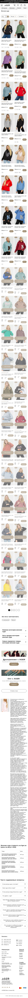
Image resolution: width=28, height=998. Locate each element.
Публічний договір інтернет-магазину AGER (7, 963)
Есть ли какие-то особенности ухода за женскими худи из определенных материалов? (13, 926)
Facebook (20, 940)
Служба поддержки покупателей (21, 974)
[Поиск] (24, 5)
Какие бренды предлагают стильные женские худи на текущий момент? (13, 900)
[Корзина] (21, 5)
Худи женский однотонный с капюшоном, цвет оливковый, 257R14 (9, 867)
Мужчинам (12, 8)
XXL (8, 47)
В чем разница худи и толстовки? (10, 884)
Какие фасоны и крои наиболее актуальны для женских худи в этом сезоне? (14, 920)
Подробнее (14, 664)
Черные (13, 620)
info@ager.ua (6, 944)
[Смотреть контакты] (14, 5)
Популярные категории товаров (6, 957)
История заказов (21, 956)
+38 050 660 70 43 (7, 941)
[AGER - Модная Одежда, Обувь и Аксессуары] (7, 5)
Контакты (21, 966)
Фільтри (12, 16)
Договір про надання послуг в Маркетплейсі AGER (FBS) (6, 966)
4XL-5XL (16, 172)
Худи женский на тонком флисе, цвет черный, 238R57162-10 (9, 854)
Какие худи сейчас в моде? (9, 888)
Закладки (21, 958)
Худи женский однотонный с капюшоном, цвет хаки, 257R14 (9, 858)
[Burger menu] (2, 5)
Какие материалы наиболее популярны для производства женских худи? (13, 905)
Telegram (20, 943)
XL (20, 47)
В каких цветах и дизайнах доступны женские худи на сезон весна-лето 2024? (13, 910)
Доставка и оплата (21, 971)
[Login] (18, 5)
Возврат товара (21, 968)
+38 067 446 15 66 (7, 939)
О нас (3, 961)
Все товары (4, 955)
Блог (3, 972)
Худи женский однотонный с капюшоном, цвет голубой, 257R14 (10, 871)
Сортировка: (21, 16)
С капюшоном (6, 620)
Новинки (19, 8)
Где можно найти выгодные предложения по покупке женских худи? (13, 915)
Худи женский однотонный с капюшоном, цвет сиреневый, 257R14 (9, 862)
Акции (25, 8)
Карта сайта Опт (5, 953)
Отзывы (3, 959)
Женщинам (4, 8)
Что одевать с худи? (7, 895)
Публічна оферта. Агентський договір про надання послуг (6, 970)
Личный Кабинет (21, 954)
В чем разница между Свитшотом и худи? (12, 891)
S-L (2, 233)
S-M (2, 172)
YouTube (20, 945)
